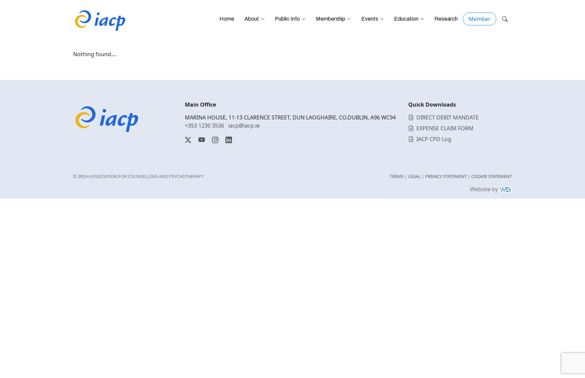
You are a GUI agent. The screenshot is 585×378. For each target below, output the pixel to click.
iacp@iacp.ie (244, 125)
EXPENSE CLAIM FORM (445, 128)
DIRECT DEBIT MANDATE (447, 117)
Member (480, 19)
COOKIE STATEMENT (491, 176)
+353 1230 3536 (204, 125)
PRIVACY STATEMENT (446, 176)
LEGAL (414, 176)
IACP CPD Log (433, 139)
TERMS (397, 176)
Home (226, 19)
